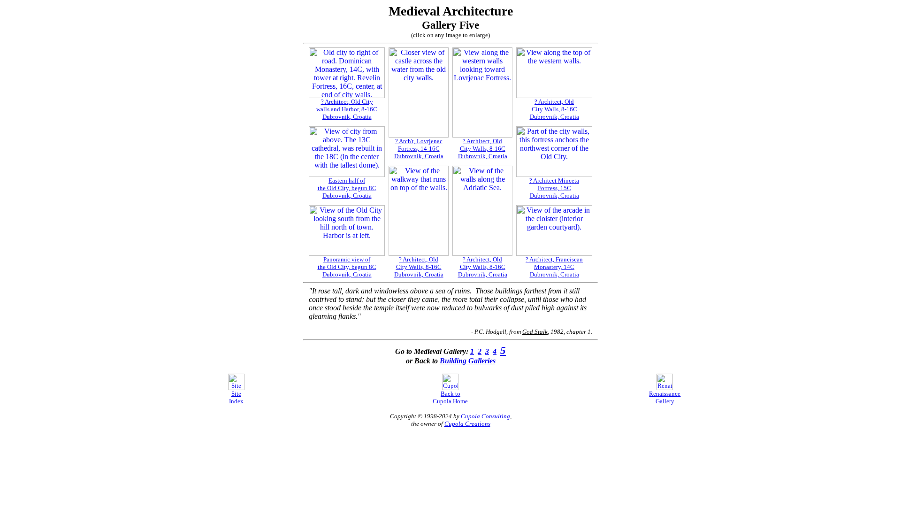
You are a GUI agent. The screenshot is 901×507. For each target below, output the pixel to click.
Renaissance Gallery (664, 397)
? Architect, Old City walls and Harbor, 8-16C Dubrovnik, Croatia (346, 109)
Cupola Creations (467, 423)
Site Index (236, 397)
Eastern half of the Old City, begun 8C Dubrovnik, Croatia (347, 188)
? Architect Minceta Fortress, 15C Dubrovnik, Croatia (554, 188)
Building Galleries (468, 361)
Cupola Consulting (485, 416)
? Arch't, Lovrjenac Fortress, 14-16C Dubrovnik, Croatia (418, 149)
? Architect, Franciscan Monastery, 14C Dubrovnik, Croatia (554, 267)
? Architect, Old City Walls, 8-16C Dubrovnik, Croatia (554, 109)
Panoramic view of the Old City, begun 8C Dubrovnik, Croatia (347, 267)
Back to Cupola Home (450, 397)
